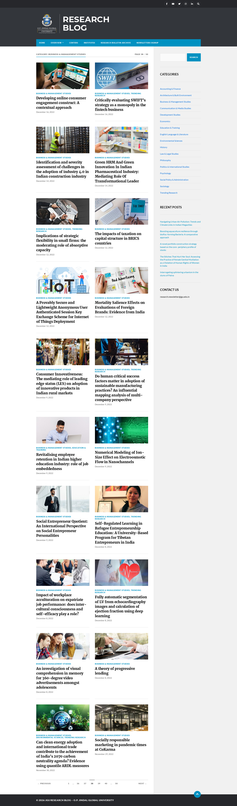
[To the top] (197, 794)
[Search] (198, 3)
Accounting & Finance (170, 88)
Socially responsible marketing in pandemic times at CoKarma (120, 745)
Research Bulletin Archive (116, 43)
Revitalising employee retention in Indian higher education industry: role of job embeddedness (62, 461)
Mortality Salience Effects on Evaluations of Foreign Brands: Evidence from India (120, 307)
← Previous (44, 783)
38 (92, 783)
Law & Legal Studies (169, 153)
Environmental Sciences (49, 737)
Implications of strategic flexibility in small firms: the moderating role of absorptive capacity (62, 243)
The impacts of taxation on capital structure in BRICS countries (118, 239)
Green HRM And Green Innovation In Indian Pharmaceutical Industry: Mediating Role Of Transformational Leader (117, 171)
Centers (73, 43)
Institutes (89, 43)
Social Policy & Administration (174, 179)
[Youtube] (173, 3)
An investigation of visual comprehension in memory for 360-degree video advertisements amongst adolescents (59, 678)
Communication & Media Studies (175, 108)
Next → (143, 783)
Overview (56, 43)
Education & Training (170, 127)
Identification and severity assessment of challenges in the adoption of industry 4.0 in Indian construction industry (62, 169)
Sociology (164, 186)
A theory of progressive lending (115, 671)
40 (106, 783)
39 (99, 783)
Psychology (165, 173)
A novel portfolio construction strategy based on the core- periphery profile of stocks (178, 246)
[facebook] (166, 3)
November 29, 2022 (104, 754)
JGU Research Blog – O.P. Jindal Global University (79, 800)
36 (78, 783)
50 (116, 783)
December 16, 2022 (45, 112)
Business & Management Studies (53, 93)
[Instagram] (185, 3)
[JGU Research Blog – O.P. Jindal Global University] (118, 23)
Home (42, 43)
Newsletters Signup (147, 43)
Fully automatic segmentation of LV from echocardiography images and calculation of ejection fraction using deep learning (121, 606)
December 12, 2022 (45, 254)
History (163, 147)
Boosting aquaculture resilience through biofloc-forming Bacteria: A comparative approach (179, 234)
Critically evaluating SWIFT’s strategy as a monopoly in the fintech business (120, 105)
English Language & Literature (174, 134)
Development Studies (170, 114)
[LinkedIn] (192, 3)
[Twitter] (179, 3)
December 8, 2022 (103, 547)
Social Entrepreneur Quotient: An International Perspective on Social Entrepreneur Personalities (62, 528)
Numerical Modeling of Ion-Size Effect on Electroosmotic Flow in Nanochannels (120, 457)
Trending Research (75, 737)
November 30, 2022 (45, 770)
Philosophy (165, 160)
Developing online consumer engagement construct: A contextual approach (61, 103)
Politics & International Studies (174, 166)
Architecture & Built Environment (176, 95)
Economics (165, 121)
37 (85, 783)
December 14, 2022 (45, 181)
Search (194, 57)
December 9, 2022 (44, 397)
